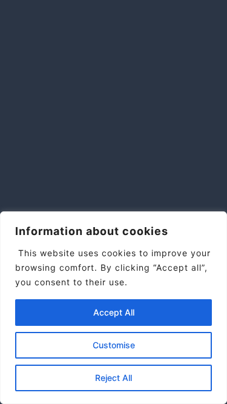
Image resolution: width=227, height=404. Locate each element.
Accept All (113, 312)
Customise (114, 345)
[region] (113, 307)
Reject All (113, 378)
